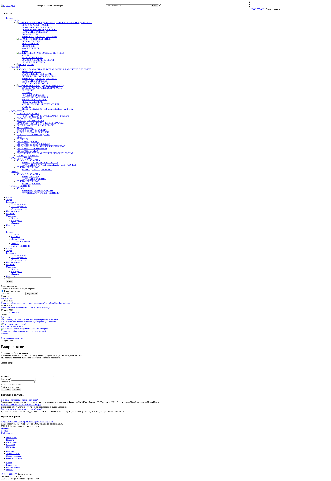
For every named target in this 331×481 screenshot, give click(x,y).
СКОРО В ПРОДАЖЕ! (11, 312)
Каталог (9, 18)
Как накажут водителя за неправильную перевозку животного (28, 322)
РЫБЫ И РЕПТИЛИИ (21, 246)
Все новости (6, 298)
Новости (15, 218)
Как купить (11, 202)
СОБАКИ (15, 237)
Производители (13, 211)
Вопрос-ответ (12, 465)
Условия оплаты (18, 204)
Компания (5, 428)
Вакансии (15, 223)
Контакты (10, 225)
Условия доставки (19, 206)
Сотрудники (16, 220)
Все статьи (5, 317)
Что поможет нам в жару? (12, 326)
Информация (7, 433)
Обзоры (9, 470)
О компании (11, 216)
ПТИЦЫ (15, 244)
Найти (9, 282)
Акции (9, 197)
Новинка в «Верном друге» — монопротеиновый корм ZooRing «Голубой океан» (37, 303)
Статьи (9, 463)
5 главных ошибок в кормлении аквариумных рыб (23, 331)
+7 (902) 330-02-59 (257, 9)
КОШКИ (15, 234)
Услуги (9, 199)
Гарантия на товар (19, 209)
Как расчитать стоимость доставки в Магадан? (21, 409)
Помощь (4, 431)
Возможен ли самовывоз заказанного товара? (21, 404)
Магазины (10, 213)
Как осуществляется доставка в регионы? (19, 400)
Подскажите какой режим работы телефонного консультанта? (28, 421)
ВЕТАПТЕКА (17, 239)
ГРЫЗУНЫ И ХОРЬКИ (21, 241)
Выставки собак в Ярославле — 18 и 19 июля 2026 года (25, 308)
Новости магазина (12, 291)
